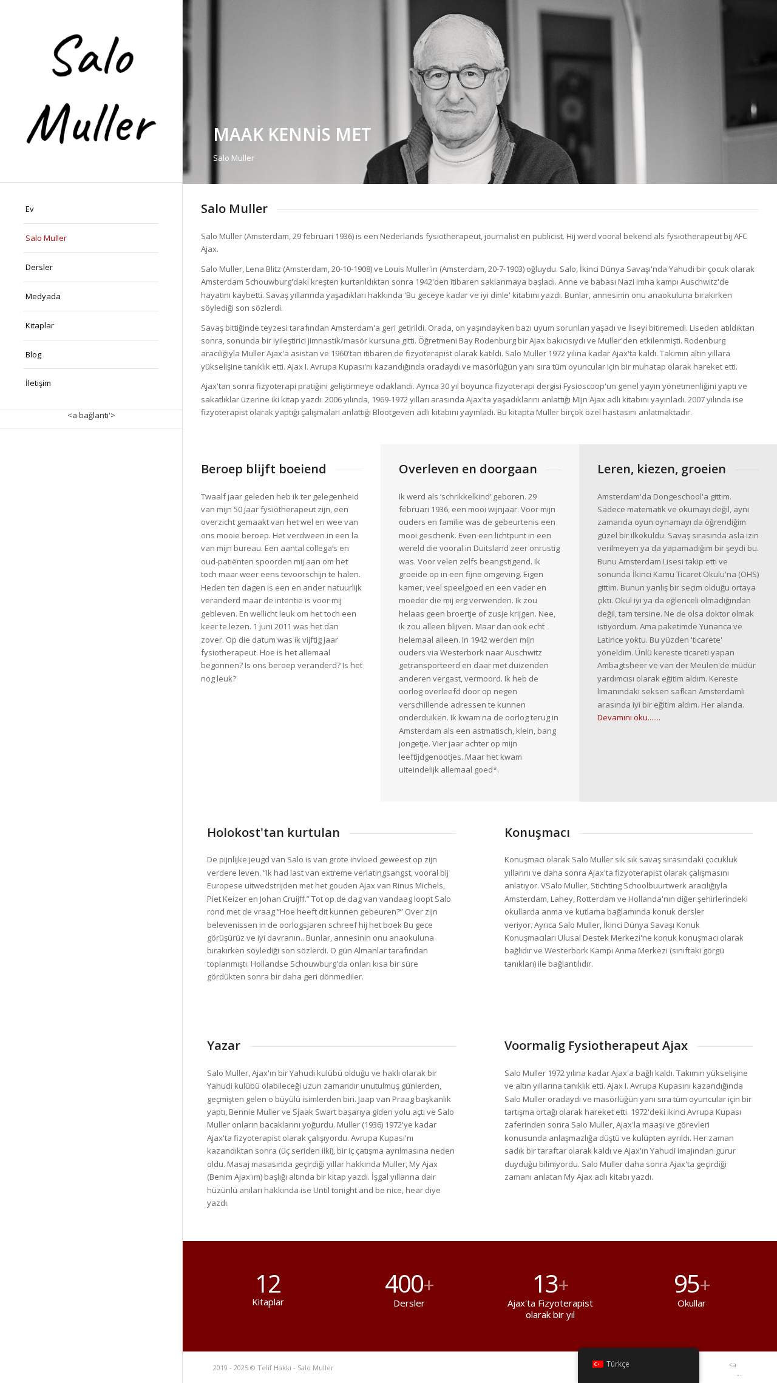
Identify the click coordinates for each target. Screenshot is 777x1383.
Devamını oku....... (628, 717)
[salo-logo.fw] (91, 91)
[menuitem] (91, 209)
